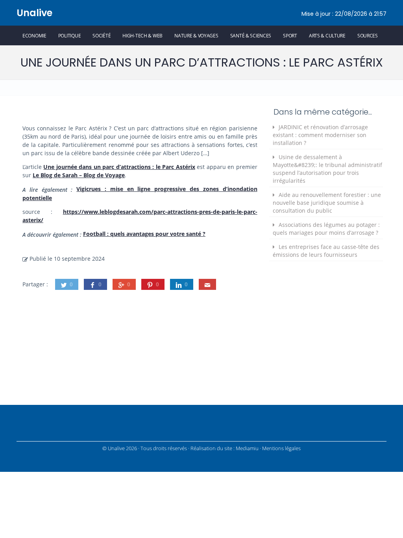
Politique (69, 35)
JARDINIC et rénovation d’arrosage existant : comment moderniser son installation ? (320, 135)
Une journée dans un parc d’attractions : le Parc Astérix (119, 167)
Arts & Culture (327, 35)
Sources (367, 35)
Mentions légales (281, 448)
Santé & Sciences (251, 35)
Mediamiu (247, 448)
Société (101, 35)
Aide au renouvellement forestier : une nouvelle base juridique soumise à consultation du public (327, 202)
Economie (34, 35)
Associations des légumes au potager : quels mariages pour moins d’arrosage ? (326, 228)
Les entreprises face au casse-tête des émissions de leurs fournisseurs (326, 250)
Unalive (34, 12)
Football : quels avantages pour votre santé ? (144, 233)
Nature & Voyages (196, 35)
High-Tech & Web (142, 35)
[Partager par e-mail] (207, 284)
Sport (290, 35)
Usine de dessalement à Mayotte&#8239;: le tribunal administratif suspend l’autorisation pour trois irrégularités (327, 168)
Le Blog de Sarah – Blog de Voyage (79, 175)
